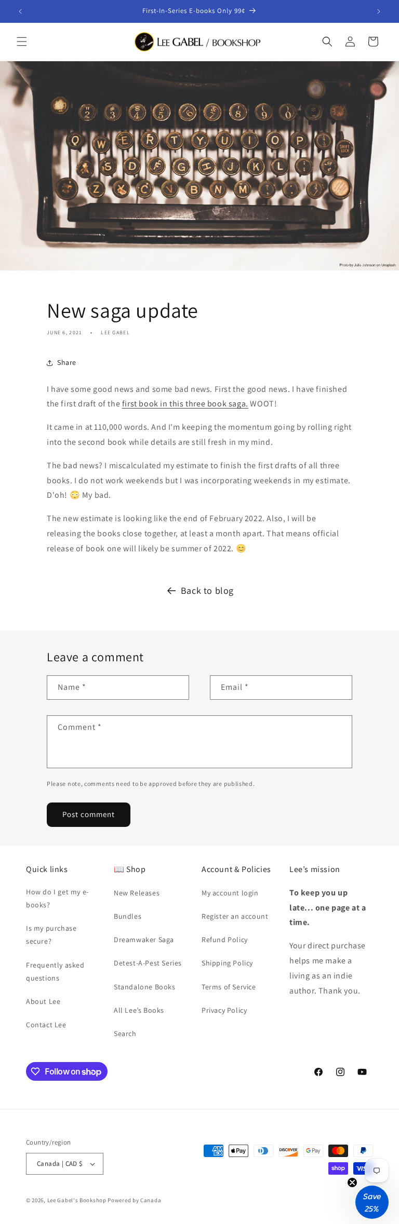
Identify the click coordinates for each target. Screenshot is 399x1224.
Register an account (235, 916)
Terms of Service (229, 986)
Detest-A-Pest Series (148, 963)
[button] (21, 41)
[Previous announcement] (20, 11)
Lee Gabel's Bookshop (77, 1200)
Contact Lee (46, 1024)
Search (125, 1033)
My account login (230, 892)
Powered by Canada (134, 1200)
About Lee (43, 1001)
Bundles (127, 916)
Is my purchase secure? (51, 934)
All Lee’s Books (139, 1010)
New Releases (136, 892)
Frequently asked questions (55, 971)
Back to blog (207, 590)
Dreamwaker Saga (144, 939)
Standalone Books (145, 986)
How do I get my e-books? (57, 898)
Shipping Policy (227, 963)
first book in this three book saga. (185, 403)
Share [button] (66, 362)
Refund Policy (225, 939)
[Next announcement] (378, 11)
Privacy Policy (224, 1010)
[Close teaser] (352, 1182)
